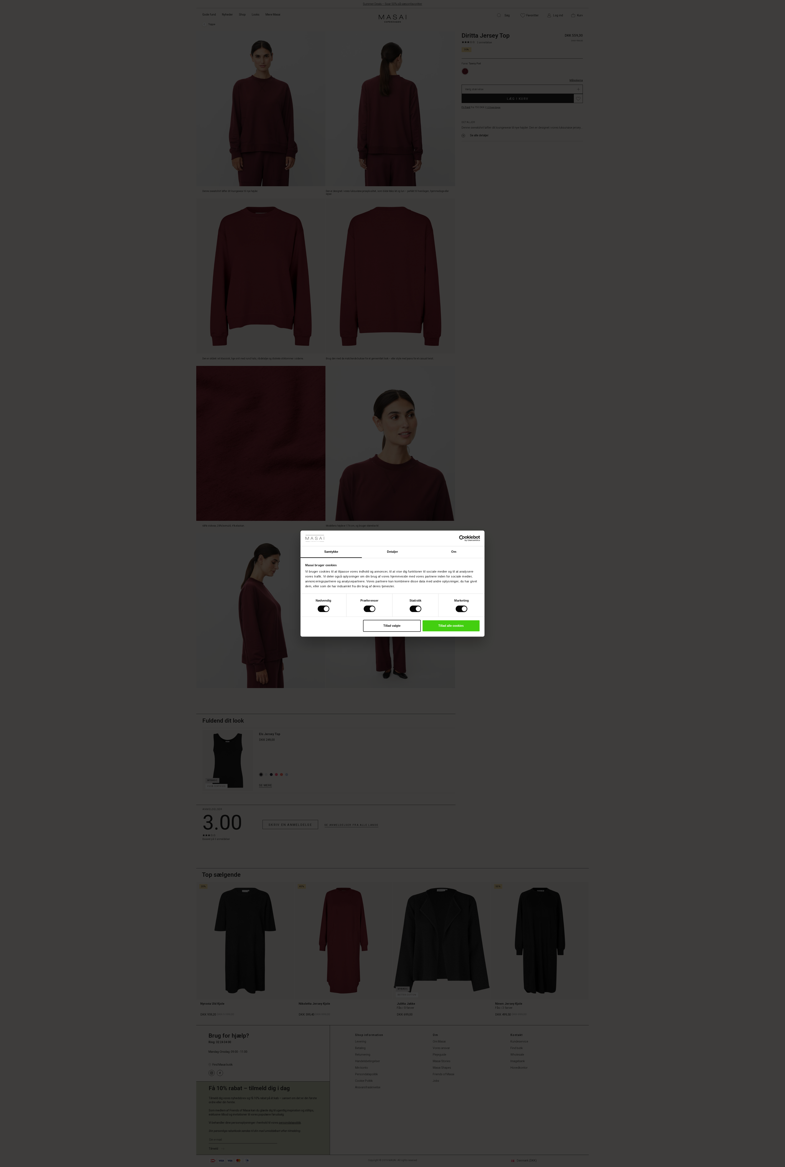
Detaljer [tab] (392, 552)
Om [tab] (453, 552)
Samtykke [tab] (331, 552)
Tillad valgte (391, 626)
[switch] (369, 608)
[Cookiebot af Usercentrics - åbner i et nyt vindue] (462, 538)
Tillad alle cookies (451, 626)
